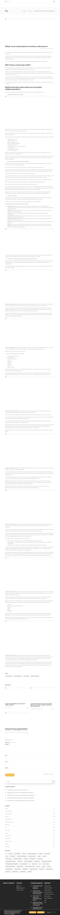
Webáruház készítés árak (48, 894)
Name (6, 755)
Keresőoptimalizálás (9, 822)
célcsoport (17, 853)
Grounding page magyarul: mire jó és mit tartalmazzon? (17, 789)
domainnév (47, 853)
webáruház (15, 871)
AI (6, 853)
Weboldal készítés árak (48, 892)
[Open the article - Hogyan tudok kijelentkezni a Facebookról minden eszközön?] (17, 694)
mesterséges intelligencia (12, 863)
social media (26, 676)
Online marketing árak (48, 898)
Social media (48, 48)
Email (6, 761)
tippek (43, 866)
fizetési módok (32, 856)
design (23, 853)
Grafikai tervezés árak (48, 887)
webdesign (25, 869)
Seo (40, 863)
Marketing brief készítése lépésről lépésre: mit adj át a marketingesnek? (20, 797)
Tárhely (6, 833)
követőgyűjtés (9, 676)
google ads (8, 858)
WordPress (7, 846)
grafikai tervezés (17, 858)
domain (40, 853)
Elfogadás (33, 912)
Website (6, 767)
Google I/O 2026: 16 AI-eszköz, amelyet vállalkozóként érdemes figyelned (21, 795)
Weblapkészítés (8, 841)
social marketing (17, 676)
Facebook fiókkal (13, 742)
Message (7, 744)
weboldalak (49, 869)
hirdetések (32, 858)
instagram (39, 858)
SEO (6, 827)
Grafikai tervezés (8, 813)
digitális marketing (32, 853)
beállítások (12, 913)
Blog (45, 902)
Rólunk (45, 900)
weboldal (41, 869)
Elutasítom (41, 912)
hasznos (26, 858)
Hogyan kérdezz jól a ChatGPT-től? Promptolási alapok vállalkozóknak (20, 792)
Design (6, 808)
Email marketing (8, 811)
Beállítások (49, 912)
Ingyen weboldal (8, 819)
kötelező (20, 861)
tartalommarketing (30, 866)
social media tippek (35, 676)
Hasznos (8, 732)
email (7, 856)
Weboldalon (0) (7, 742)
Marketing (43, 48)
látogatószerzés (28, 861)
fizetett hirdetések (21, 856)
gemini (39, 856)
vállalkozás (17, 869)
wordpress (22, 871)
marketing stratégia (46, 861)
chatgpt (11, 853)
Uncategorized (8, 835)
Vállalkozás (25, 732)
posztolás (34, 863)
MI (29, 863)
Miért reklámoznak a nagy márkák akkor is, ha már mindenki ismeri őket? (20, 800)
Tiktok (38, 866)
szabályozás (20, 866)
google (44, 856)
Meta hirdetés (23, 863)
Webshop (7, 844)
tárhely (49, 866)
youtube (29, 871)
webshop (8, 871)
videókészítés (9, 869)
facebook (12, 856)
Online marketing (47, 896)
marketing (37, 861)
